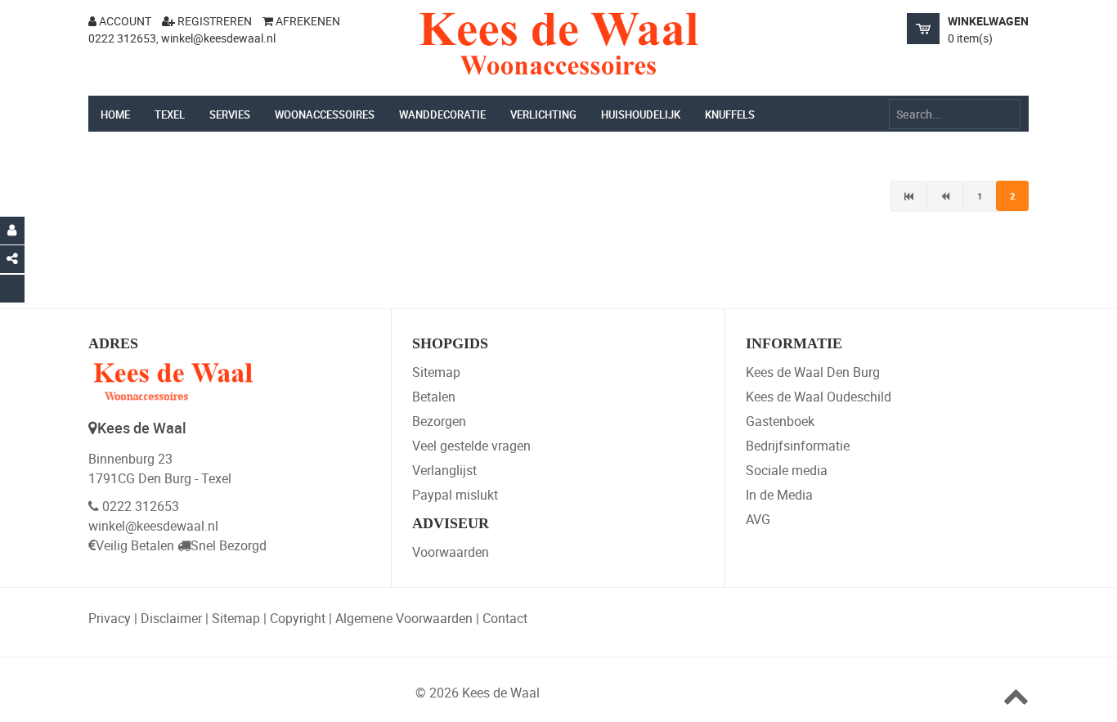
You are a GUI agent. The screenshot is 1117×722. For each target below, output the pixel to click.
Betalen (433, 397)
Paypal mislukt (455, 495)
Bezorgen (439, 421)
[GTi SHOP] (558, 44)
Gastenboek (780, 421)
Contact (504, 618)
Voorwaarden (450, 552)
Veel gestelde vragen (471, 446)
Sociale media (787, 470)
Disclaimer (171, 618)
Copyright (297, 618)
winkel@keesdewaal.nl (153, 526)
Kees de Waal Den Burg (813, 372)
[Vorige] (945, 196)
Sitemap (436, 372)
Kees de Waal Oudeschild (818, 397)
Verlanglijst (444, 470)
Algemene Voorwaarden (404, 618)
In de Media (779, 495)
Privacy (109, 618)
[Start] (908, 196)
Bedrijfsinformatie (798, 446)
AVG (758, 519)
